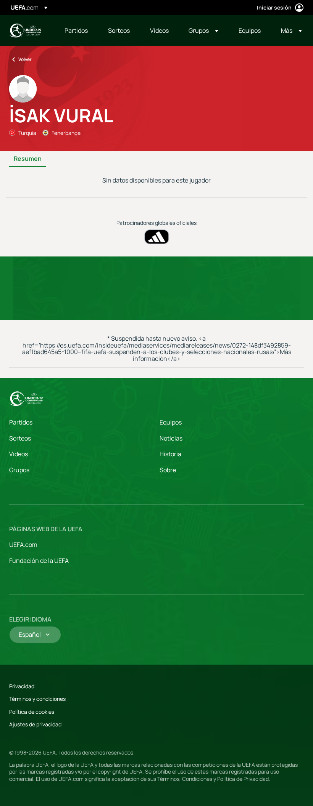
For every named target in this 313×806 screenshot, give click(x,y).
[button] (203, 30)
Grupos (19, 470)
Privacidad (21, 686)
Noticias (171, 438)
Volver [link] (25, 59)
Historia (170, 454)
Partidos (20, 422)
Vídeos (18, 454)
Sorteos (20, 438)
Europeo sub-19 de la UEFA (25, 30)
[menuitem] (77, 30)
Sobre (168, 470)
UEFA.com (23, 544)
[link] (76, 30)
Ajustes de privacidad (35, 724)
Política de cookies (31, 711)
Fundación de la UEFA (39, 560)
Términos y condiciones (37, 698)
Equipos (171, 422)
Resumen (28, 158)
